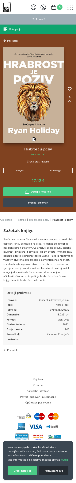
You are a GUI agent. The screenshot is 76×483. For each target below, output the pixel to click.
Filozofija (21, 219)
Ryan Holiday (38, 154)
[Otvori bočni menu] (70, 7)
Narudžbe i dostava (38, 390)
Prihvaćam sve (54, 470)
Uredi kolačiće (22, 470)
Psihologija (55, 170)
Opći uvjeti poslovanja (38, 402)
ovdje (64, 459)
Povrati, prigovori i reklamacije (38, 396)
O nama (38, 385)
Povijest (20, 170)
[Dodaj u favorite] (70, 89)
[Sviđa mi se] (69, 101)
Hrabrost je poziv (39, 219)
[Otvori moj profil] (43, 7)
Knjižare (38, 379)
